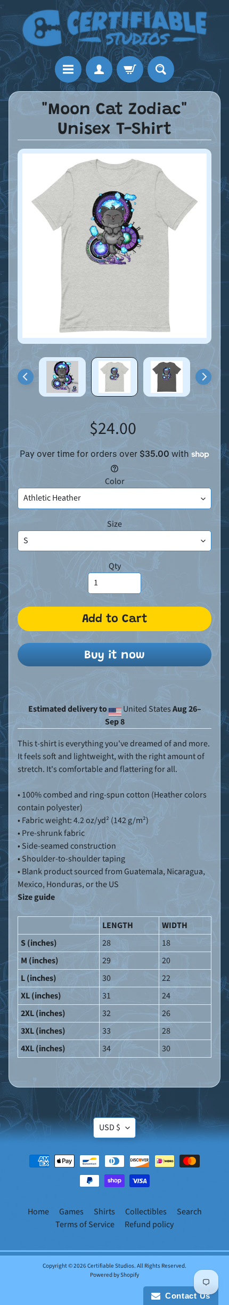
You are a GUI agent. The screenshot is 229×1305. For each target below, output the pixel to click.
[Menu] (68, 69)
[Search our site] (161, 69)
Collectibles (146, 1212)
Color (115, 481)
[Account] (99, 69)
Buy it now (114, 656)
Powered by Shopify (114, 1275)
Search (189, 1212)
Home (38, 1212)
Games (71, 1212)
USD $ (109, 1127)
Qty (115, 566)
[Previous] (26, 377)
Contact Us (185, 1295)
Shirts (104, 1212)
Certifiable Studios (110, 1266)
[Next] (203, 377)
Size (114, 524)
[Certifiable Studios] (114, 28)
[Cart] (130, 69)
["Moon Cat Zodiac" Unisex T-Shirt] (62, 377)
